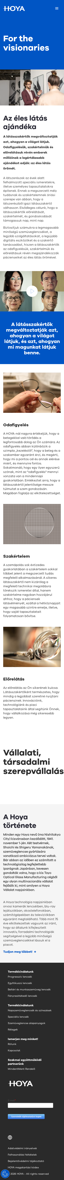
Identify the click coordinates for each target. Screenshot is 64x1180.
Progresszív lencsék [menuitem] (20, 976)
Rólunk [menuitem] (12, 1044)
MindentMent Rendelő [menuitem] (21, 1069)
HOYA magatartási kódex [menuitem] (23, 1167)
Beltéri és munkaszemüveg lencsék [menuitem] (29, 989)
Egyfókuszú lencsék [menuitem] (20, 983)
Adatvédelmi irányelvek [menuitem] (22, 1148)
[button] (32, 1137)
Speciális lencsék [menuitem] (18, 1017)
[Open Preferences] (5, 1173)
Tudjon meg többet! (17, 952)
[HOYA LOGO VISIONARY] (14, 8)
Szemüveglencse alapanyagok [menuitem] (26, 1023)
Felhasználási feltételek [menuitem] (22, 1154)
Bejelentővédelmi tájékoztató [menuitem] (26, 1161)
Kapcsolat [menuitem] (14, 1050)
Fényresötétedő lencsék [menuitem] (22, 996)
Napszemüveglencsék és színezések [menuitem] (30, 1010)
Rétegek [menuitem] (13, 1029)
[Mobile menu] (56, 8)
